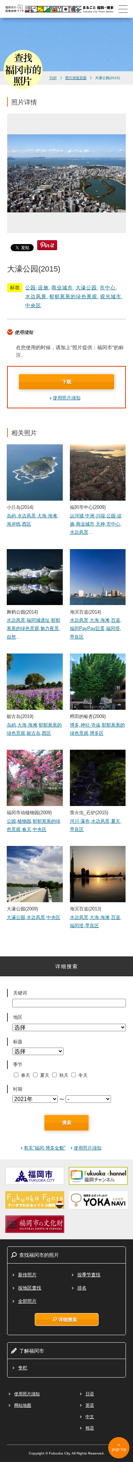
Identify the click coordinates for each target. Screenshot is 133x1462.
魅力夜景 (49, 628)
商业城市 (62, 287)
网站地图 (22, 1405)
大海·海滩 (47, 515)
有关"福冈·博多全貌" (45, 1148)
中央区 (33, 305)
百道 (115, 620)
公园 (11, 821)
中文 (89, 1416)
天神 (100, 524)
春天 (26, 829)
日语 (89, 1393)
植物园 (24, 821)
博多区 (97, 733)
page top (119, 1449)
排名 (82, 1288)
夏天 (115, 821)
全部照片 (27, 1301)
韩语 (89, 1428)
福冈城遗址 (38, 620)
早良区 (77, 637)
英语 (89, 1405)
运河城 (77, 515)
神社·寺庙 (90, 725)
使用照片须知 (67, 398)
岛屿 (11, 515)
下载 (66, 381)
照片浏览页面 (76, 78)
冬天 (83, 1075)
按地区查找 (29, 1288)
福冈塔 (113, 628)
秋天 (64, 1075)
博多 (74, 725)
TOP (53, 78)
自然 (11, 637)
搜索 (66, 1122)
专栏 (22, 1367)
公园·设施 (37, 287)
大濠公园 (86, 287)
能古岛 (33, 733)
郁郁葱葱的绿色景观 (73, 296)
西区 (26, 524)
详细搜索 (68, 1319)
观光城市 (110, 296)
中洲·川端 (95, 515)
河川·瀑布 (80, 821)
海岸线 (14, 524)
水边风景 (35, 296)
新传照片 (27, 1274)
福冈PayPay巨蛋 (87, 628)
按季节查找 (88, 1274)
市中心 (108, 287)
